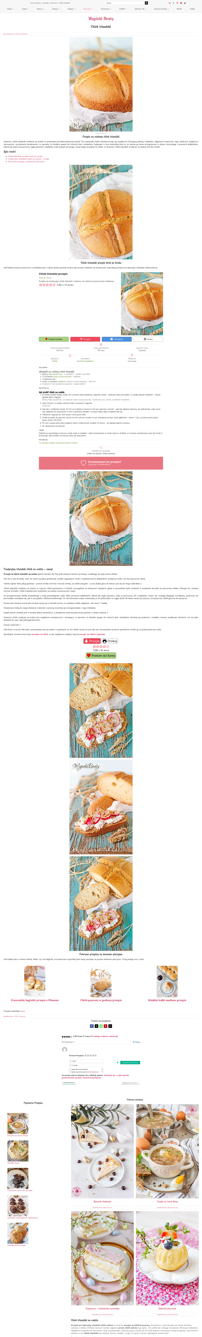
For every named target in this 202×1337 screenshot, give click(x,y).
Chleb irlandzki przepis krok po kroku (25, 156)
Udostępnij (118, 339)
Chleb (54, 361)
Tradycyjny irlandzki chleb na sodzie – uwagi (28, 159)
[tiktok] (185, 3)
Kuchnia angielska (85, 361)
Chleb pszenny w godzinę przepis (101, 1000)
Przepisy (46, 3)
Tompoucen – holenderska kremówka (102, 1308)
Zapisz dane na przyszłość (80, 1069)
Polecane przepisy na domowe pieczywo (26, 161)
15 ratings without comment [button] (104, 1036)
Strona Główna (35, 3)
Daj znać (92, 464)
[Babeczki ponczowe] (167, 1212)
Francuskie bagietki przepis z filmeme (35, 1000)
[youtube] (181, 3)
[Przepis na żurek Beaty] (167, 1105)
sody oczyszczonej (62, 376)
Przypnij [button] (86, 339)
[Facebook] (91, 1026)
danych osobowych (93, 1072)
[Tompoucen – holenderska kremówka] (102, 1212)
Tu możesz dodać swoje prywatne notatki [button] (58, 443)
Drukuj (150, 339)
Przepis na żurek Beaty (167, 1201)
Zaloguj (137, 1042)
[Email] (110, 1026)
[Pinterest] (105, 1026)
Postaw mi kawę (55, 339)
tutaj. (22, 1011)
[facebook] (173, 3)
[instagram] (170, 3)
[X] (96, 1026)
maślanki (62, 381)
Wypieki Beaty (101, 18)
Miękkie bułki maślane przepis (167, 1000)
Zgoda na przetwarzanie (85, 1072)
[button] (40, 285)
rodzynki (46, 384)
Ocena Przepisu (76, 1055)
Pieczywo (54, 3)
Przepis (94, 641)
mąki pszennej (54, 374)
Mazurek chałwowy (102, 1201)
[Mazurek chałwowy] (102, 1105)
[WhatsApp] (101, 1026)
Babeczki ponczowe (167, 1308)
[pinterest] (177, 3)
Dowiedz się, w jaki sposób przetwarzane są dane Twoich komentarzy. (95, 1076)
